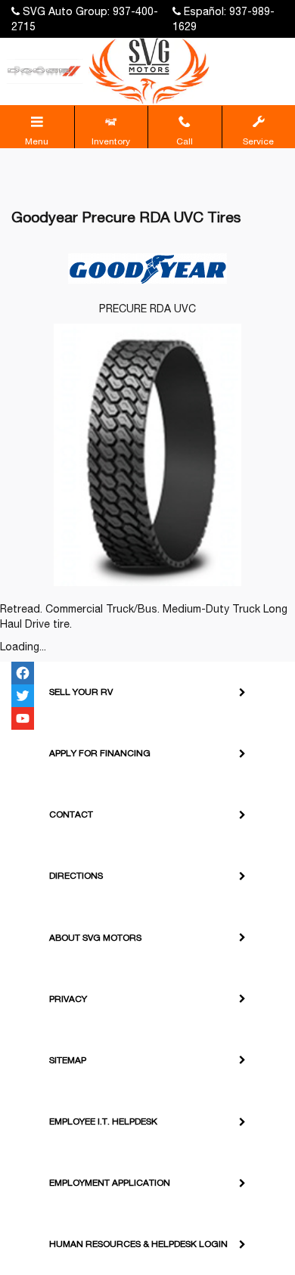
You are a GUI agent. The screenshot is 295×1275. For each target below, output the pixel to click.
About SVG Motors (95, 937)
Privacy (68, 999)
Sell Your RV (81, 692)
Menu (36, 141)
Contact (71, 814)
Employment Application (109, 1182)
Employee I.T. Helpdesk (103, 1121)
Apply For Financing (100, 753)
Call (184, 141)
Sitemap (67, 1060)
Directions (76, 875)
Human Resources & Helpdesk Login (138, 1244)
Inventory (111, 141)
